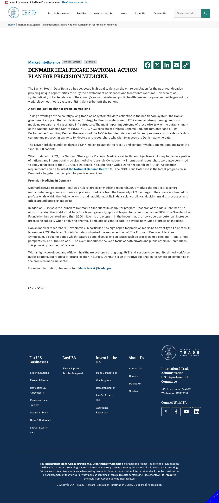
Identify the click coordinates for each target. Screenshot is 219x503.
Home (11, 24)
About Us (136, 358)
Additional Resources (102, 410)
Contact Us (135, 368)
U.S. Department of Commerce (105, 463)
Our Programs (103, 380)
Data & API (135, 383)
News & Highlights (40, 419)
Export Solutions (39, 372)
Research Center (39, 380)
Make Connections (106, 372)
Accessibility (154, 484)
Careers (133, 375)
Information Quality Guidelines (128, 484)
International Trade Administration (65, 463)
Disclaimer (103, 484)
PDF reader (166, 474)
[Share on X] (157, 65)
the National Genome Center (89, 169)
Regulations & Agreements (38, 390)
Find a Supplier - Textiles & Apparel (73, 371)
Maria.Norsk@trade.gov (95, 268)
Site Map (134, 390)
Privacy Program (85, 484)
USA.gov (62, 484)
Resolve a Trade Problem (39, 402)
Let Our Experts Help (39, 430)
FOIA (71, 484)
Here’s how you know (73, 2)
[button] (58, 13)
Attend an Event (39, 412)
